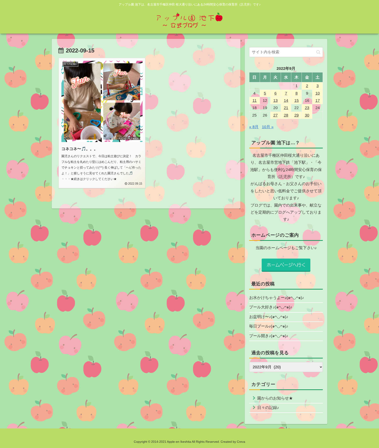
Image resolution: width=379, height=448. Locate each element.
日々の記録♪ (268, 407)
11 (254, 100)
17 (317, 100)
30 (307, 115)
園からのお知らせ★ (275, 398)
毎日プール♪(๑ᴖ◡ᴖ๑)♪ (268, 326)
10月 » (268, 127)
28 (286, 115)
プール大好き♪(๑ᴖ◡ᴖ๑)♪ (270, 307)
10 (317, 93)
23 (307, 108)
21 (286, 108)
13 (275, 100)
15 (296, 100)
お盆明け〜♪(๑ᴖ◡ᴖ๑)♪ (268, 317)
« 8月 (254, 127)
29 (296, 115)
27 (275, 115)
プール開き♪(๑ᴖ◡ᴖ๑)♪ (268, 336)
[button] (318, 52)
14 (286, 100)
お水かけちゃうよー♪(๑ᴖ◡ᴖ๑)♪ (276, 297)
